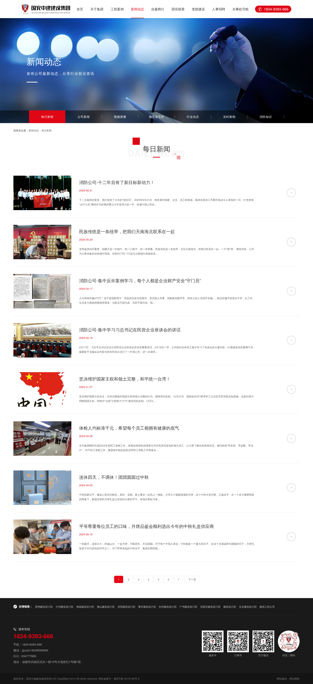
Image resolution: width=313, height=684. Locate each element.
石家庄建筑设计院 (210, 606)
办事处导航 (240, 9)
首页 (80, 9)
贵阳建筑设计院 (126, 606)
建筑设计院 (229, 606)
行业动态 (193, 117)
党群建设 (198, 9)
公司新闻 (84, 117)
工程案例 (117, 9)
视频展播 (120, 117)
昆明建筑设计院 (44, 606)
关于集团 (96, 9)
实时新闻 (229, 117)
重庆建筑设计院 (147, 606)
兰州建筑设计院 (64, 606)
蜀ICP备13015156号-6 (126, 678)
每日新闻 (47, 117)
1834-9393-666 (276, 9)
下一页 (192, 579)
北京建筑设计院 (248, 606)
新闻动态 (137, 9)
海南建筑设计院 (85, 606)
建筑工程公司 (267, 606)
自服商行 (157, 9)
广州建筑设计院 (188, 606)
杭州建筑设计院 (168, 606)
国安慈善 (178, 9)
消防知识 (266, 117)
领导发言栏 (156, 117)
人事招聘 (218, 9)
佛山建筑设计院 (106, 606)
